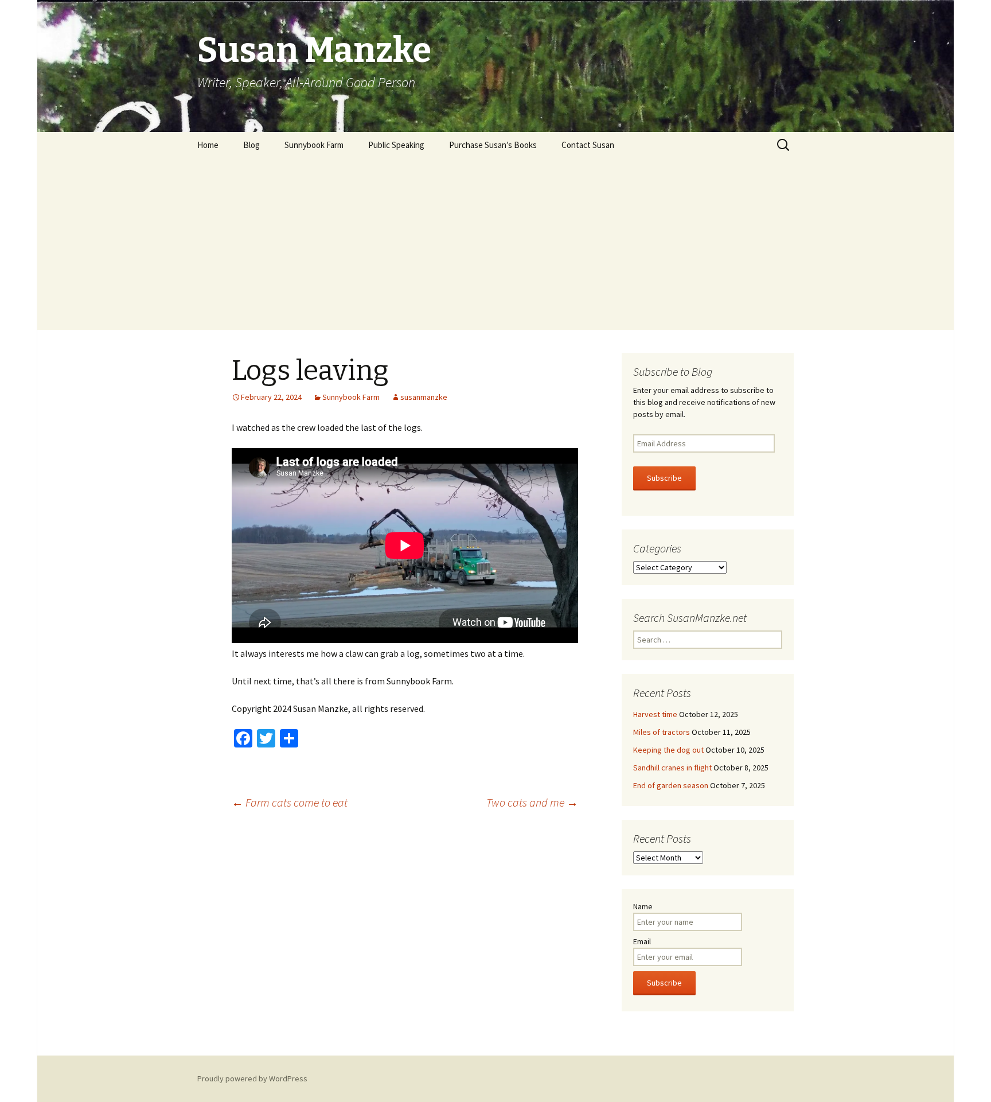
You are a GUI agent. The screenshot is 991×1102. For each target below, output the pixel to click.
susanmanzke (423, 397)
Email (642, 941)
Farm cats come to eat (290, 802)
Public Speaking (396, 144)
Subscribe (664, 478)
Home (208, 144)
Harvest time (655, 714)
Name (643, 906)
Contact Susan (587, 144)
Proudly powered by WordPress (252, 1078)
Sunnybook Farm (314, 144)
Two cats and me (532, 802)
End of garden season (670, 785)
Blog (251, 144)
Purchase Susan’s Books (493, 144)
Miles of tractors (661, 732)
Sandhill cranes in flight (672, 767)
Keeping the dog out (668, 750)
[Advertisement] (495, 243)
